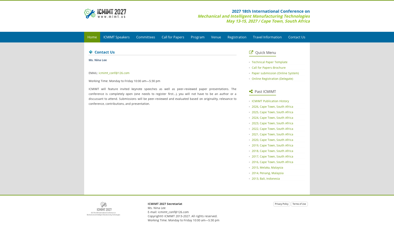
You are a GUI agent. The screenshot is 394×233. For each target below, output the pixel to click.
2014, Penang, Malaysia (268, 173)
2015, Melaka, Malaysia (267, 167)
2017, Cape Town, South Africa (272, 156)
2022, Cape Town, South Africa (272, 129)
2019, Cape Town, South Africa (272, 145)
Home (92, 37)
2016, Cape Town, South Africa (272, 162)
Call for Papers (173, 37)
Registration (237, 37)
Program (198, 37)
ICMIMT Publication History (270, 101)
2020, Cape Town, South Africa (272, 140)
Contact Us (296, 37)
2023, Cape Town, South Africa (272, 123)
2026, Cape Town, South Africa (272, 107)
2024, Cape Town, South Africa (272, 118)
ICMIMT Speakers (116, 37)
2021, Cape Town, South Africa (272, 134)
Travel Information (267, 37)
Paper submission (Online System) (275, 73)
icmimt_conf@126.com (114, 73)
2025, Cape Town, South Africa (272, 112)
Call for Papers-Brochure (269, 68)
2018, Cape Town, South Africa (272, 151)
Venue (216, 37)
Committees (145, 37)
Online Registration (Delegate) (272, 79)
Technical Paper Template (269, 62)
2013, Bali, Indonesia (266, 178)
